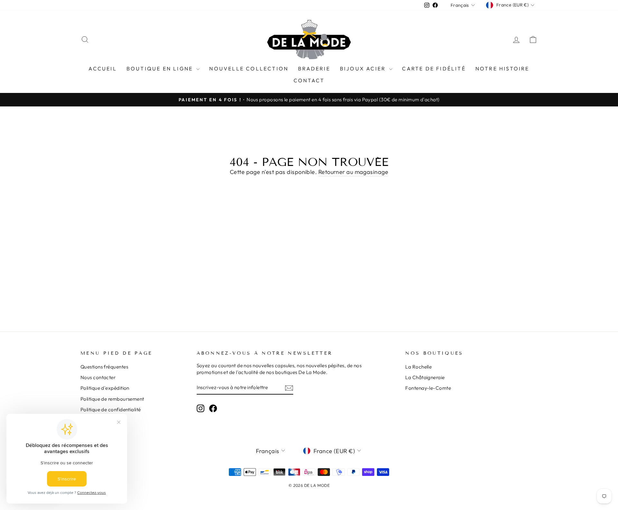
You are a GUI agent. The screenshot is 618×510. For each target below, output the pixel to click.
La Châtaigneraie (425, 377)
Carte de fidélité (433, 68)
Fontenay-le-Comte (428, 388)
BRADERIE (314, 68)
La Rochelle (418, 367)
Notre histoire (502, 68)
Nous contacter (98, 377)
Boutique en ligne (160, 68)
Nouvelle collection (248, 68)
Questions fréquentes (104, 367)
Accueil (103, 68)
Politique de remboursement (112, 399)
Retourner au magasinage (353, 172)
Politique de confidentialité (110, 409)
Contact (309, 80)
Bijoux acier (364, 68)
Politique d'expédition (104, 388)
